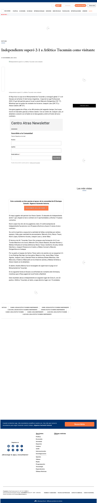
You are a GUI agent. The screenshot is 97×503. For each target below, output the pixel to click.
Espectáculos (57, 11)
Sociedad (29, 11)
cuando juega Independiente (35, 312)
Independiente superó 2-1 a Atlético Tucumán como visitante (25, 92)
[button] (3, 69)
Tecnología (65, 11)
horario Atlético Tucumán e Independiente (53, 309)
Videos (38, 459)
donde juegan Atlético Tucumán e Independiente (55, 307)
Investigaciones (76, 11)
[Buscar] (53, 5)
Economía (22, 11)
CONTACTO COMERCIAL (76, 492)
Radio (90, 11)
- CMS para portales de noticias (50, 501)
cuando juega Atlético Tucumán (15, 312)
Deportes (48, 11)
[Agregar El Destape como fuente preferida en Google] (63, 57)
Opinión (84, 11)
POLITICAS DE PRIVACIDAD (64, 492)
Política (15, 11)
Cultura (38, 446)
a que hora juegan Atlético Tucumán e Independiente (22, 309)
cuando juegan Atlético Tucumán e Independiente (24, 307)
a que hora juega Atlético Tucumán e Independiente (37, 314)
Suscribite (79, 424)
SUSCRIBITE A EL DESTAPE (36, 208)
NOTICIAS (4, 307)
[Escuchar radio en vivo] (67, 5)
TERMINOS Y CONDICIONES (50, 492)
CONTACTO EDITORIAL (89, 492)
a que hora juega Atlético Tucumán (57, 312)
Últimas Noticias (41, 471)
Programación (40, 464)
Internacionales (39, 11)
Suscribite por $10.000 (80, 5)
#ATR (37, 448)
